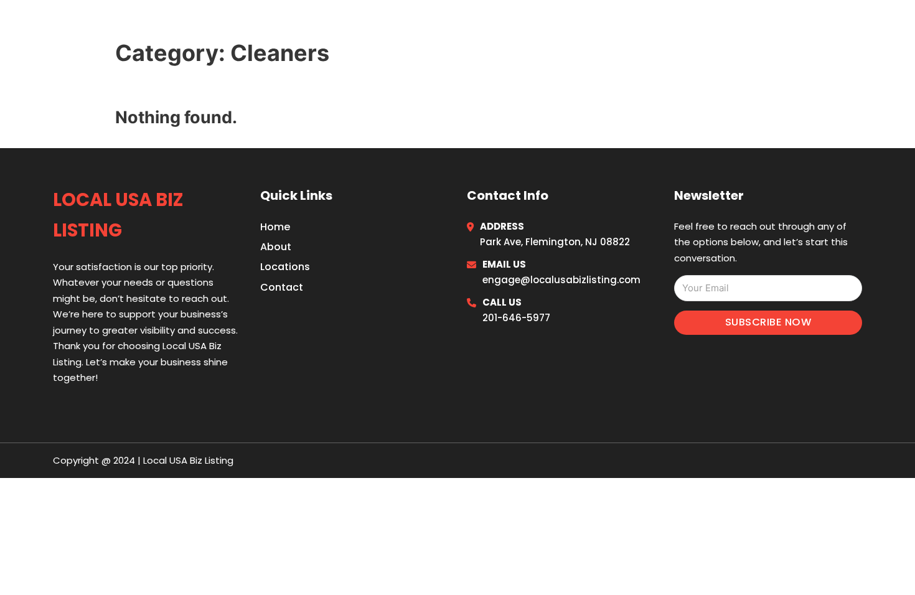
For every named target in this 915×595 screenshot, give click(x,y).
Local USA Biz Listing (165, 26)
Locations (768, 26)
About (275, 247)
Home (709, 26)
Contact (281, 287)
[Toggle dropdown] (857, 26)
